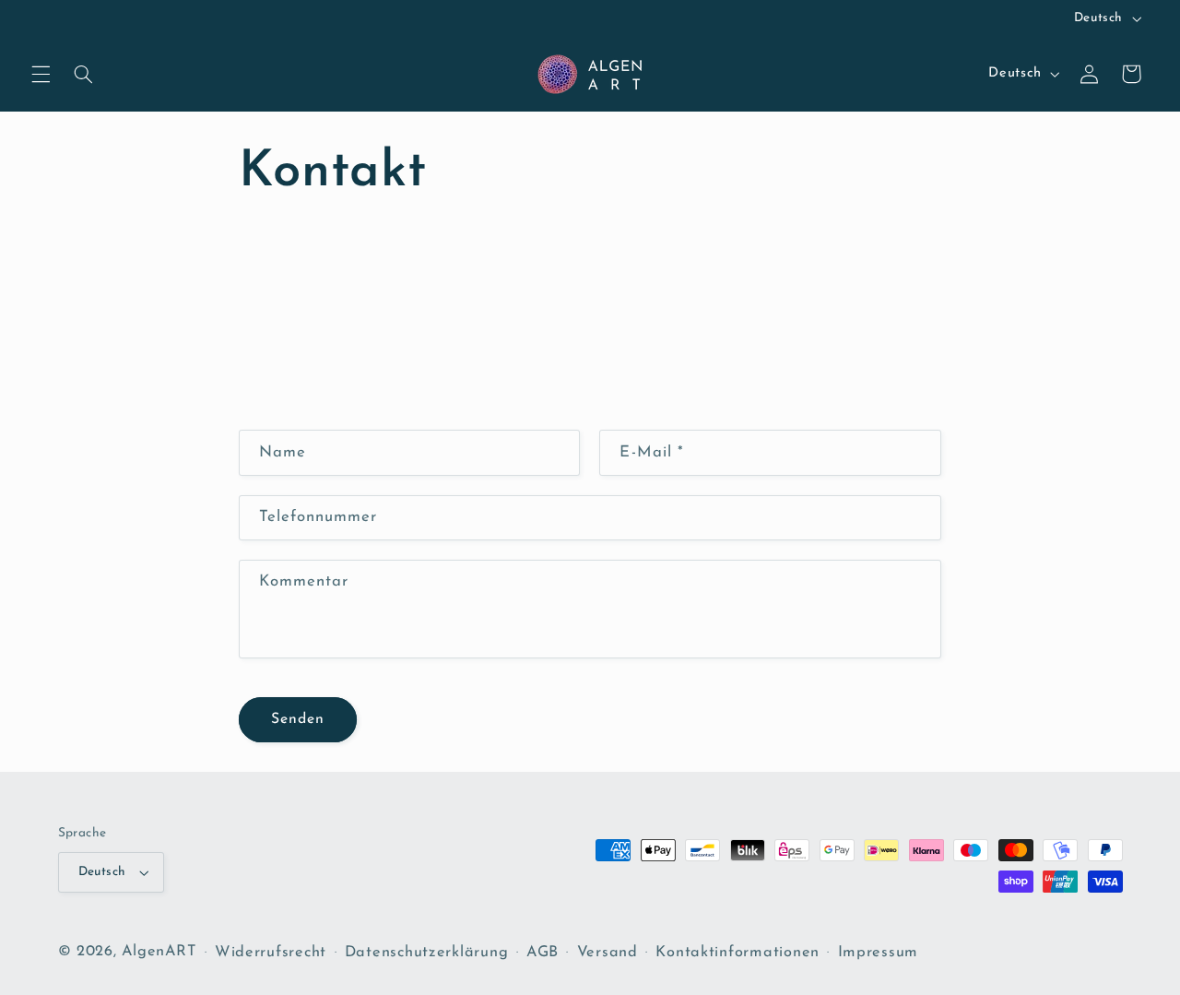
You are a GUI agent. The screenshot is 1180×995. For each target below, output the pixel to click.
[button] (40, 74)
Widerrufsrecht (270, 952)
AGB (542, 952)
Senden (297, 719)
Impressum (878, 952)
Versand (607, 952)
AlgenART (159, 951)
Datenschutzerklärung (427, 952)
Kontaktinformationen (737, 952)
